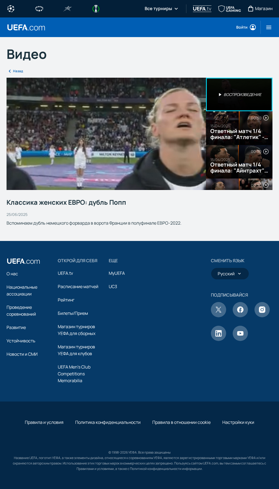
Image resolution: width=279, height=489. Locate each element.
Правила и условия (44, 422)
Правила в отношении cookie (181, 422)
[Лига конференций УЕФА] (96, 8)
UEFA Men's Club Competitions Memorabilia (74, 374)
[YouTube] (240, 339)
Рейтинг (66, 300)
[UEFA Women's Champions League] (39, 8)
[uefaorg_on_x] (218, 316)
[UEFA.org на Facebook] (240, 316)
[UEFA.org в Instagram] (262, 316)
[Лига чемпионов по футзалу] (67, 8)
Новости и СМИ (22, 354)
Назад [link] (18, 71)
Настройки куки (238, 422)
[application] (106, 134)
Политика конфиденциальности (108, 422)
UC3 (113, 286)
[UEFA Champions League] (11, 8)
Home (26, 27)
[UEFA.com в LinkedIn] (218, 339)
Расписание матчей (78, 286)
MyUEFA (117, 273)
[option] (239, 94)
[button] (266, 27)
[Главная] (23, 261)
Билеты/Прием (73, 313)
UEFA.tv (65, 273)
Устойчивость (21, 341)
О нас (12, 274)
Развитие (16, 327)
